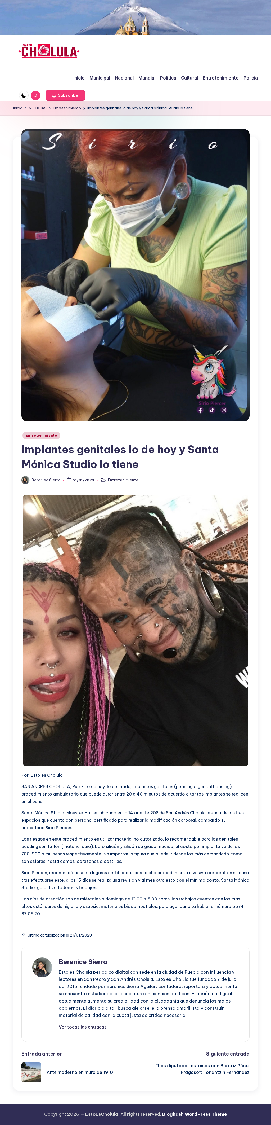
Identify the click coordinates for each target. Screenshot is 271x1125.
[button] (65, 95)
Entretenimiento (41, 435)
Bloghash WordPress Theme (194, 1114)
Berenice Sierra (83, 962)
